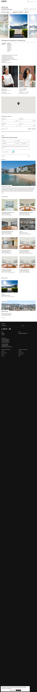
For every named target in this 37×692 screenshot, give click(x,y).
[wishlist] (28, 1)
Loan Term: (21, 123)
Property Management (22, 333)
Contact (31, 1)
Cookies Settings (12, 690)
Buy (2, 332)
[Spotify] (6, 329)
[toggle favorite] (27, 9)
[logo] (3, 1)
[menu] (35, 1)
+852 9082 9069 (4, 345)
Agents (2, 333)
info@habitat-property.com (6, 346)
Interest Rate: (3, 123)
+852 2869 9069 (4, 344)
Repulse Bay (3, 351)
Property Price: (3, 118)
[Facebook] (8, 329)
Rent (19, 332)
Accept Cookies (18, 690)
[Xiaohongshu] (10, 329)
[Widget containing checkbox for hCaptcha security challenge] (8, 151)
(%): (21, 118)
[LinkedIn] (2, 329)
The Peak (2, 350)
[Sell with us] (18, 306)
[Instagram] (4, 329)
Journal (2, 334)
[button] (18, 144)
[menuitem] (2, 329)
